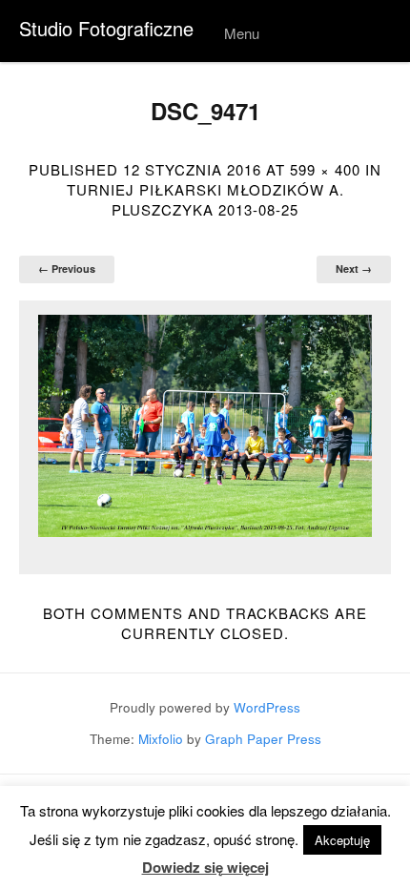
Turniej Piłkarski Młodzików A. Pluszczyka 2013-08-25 (205, 199)
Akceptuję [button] (342, 840)
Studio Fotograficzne (106, 28)
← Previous (66, 268)
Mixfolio (160, 739)
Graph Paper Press (263, 739)
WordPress (267, 707)
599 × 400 (325, 169)
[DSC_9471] (205, 426)
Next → (354, 268)
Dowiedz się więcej (205, 868)
